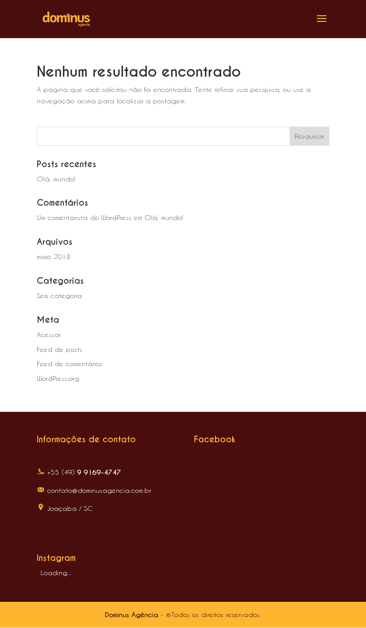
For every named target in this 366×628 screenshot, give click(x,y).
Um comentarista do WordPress (84, 217)
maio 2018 (54, 256)
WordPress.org (58, 378)
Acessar (49, 334)
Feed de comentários (69, 363)
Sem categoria (59, 295)
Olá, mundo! (56, 179)
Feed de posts (59, 349)
